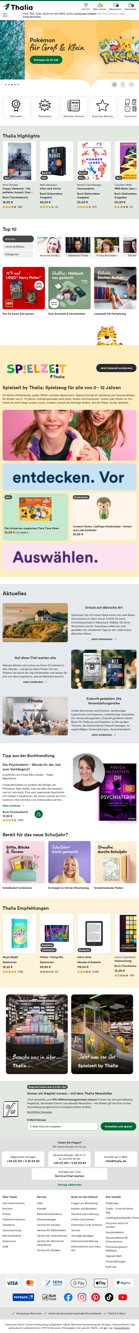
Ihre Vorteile (113, 1197)
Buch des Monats (102, 107)
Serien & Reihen (14, 246)
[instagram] (82, 1297)
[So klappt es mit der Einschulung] (69, 866)
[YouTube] (122, 1297)
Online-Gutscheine (82, 1219)
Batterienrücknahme (49, 1214)
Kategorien (12, 254)
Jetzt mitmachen (101, 639)
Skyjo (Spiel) (19, 947)
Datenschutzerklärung (84, 1241)
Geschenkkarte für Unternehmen (117, 1239)
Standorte (9, 1224)
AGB (5, 1246)
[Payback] (23, 1297)
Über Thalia (10, 1197)
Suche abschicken (32, 17)
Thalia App (112, 1203)
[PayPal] (123, 1283)
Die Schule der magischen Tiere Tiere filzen (35, 517)
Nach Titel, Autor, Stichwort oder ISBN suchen (48, 13)
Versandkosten (122, 1327)
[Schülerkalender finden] (115, 866)
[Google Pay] (78, 1283)
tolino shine (94, 947)
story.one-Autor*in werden (117, 1225)
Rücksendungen (46, 1219)
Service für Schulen (48, 1224)
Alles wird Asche (57, 176)
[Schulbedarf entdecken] (24, 866)
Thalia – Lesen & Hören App (119, 1210)
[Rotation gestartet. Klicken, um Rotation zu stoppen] (114, 84)
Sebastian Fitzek (78, 247)
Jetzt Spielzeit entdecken (116, 368)
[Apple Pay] (100, 1283)
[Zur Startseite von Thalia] (19, 6)
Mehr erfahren (12, 805)
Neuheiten (44, 107)
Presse (7, 1214)
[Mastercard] (30, 1283)
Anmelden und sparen (118, 1126)
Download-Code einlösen (86, 1224)
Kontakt (41, 1208)
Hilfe (40, 1203)
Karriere (8, 1208)
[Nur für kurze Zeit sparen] (24, 292)
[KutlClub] (49, 1297)
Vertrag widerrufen (70, 1185)
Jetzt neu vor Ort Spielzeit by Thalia (102, 1034)
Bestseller (16, 107)
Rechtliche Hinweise (39, 1112)
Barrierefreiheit (12, 1235)
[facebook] (68, 1297)
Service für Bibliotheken (51, 1230)
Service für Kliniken (49, 1250)
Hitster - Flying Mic (57, 947)
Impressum (9, 1241)
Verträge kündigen (82, 1235)
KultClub (111, 1266)
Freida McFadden (106, 247)
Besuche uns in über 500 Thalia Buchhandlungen (37, 1034)
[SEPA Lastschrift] (53, 1283)
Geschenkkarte (115, 1232)
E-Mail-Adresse (36, 1120)
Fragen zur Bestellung (84, 1203)
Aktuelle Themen (73, 107)
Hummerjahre (94, 176)
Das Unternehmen (14, 1203)
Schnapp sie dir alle (69, 55)
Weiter (131, 84)
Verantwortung (12, 1230)
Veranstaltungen (116, 1261)
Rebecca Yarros (49, 247)
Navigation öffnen (5, 15)
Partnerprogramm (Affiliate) (116, 1248)
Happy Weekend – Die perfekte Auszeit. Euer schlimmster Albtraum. (19, 176)
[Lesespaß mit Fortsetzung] (115, 292)
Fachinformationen (14, 1219)
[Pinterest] (95, 1297)
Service (41, 1197)
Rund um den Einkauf (84, 1197)
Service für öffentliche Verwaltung (50, 1242)
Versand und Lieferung (85, 1214)
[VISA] (12, 1283)
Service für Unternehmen (52, 1235)
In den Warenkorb (39, 814)
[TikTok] (109, 1297)
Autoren (10, 239)
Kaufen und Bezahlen (84, 1208)
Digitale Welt (114, 1256)
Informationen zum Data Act (86, 1248)
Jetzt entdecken (33, 682)
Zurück (123, 84)
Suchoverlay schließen (85, 14)
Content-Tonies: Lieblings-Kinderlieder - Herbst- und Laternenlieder (103, 517)
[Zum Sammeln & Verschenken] (69, 292)
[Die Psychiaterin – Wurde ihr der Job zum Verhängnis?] (104, 823)
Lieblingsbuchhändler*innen (121, 1217)
